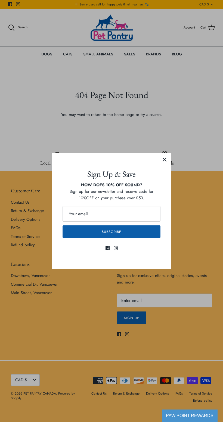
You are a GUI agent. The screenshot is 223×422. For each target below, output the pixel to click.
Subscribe (111, 231)
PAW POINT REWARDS (189, 415)
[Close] (165, 160)
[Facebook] (108, 248)
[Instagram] (116, 248)
